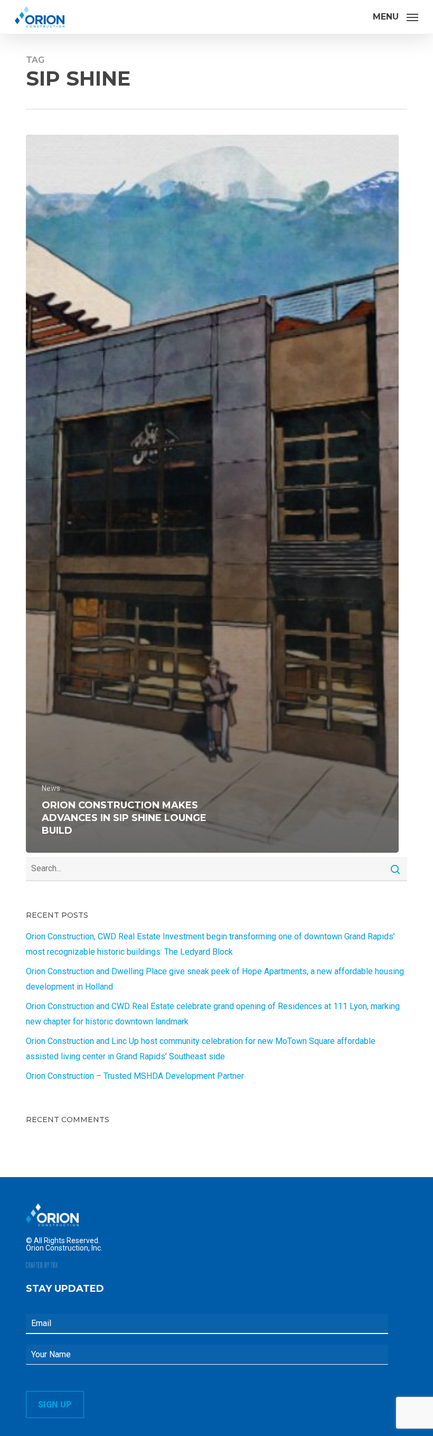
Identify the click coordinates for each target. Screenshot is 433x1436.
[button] (395, 16)
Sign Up (55, 1405)
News (51, 788)
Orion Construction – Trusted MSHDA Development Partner (135, 1076)
